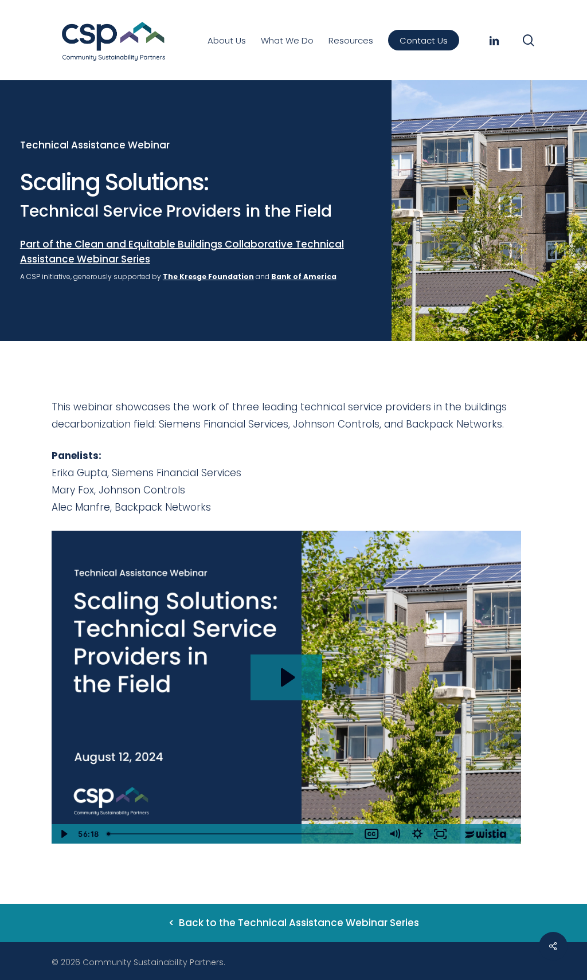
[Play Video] (63, 834)
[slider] (231, 834)
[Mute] (394, 834)
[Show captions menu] (372, 834)
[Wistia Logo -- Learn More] (486, 834)
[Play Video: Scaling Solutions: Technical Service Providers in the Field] (286, 677)
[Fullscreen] (440, 834)
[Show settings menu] (417, 834)
